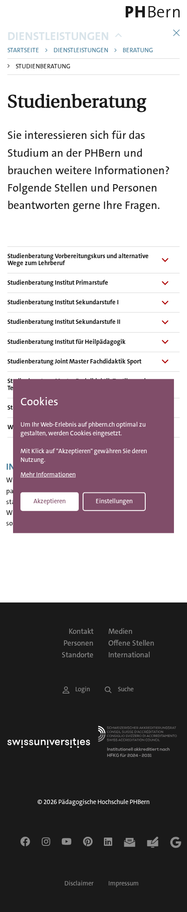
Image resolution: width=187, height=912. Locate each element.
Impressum (123, 883)
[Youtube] (66, 841)
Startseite (23, 50)
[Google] (175, 842)
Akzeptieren (49, 501)
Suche (126, 689)
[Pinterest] (88, 841)
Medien (120, 631)
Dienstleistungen (58, 36)
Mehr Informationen (48, 474)
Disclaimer (79, 883)
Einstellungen (114, 501)
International (129, 655)
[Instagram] (46, 841)
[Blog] (152, 842)
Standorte (78, 655)
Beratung (138, 50)
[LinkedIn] (108, 841)
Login (82, 689)
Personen (78, 643)
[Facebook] (25, 841)
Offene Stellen (131, 643)
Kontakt (81, 631)
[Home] (146, 11)
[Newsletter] (129, 842)
